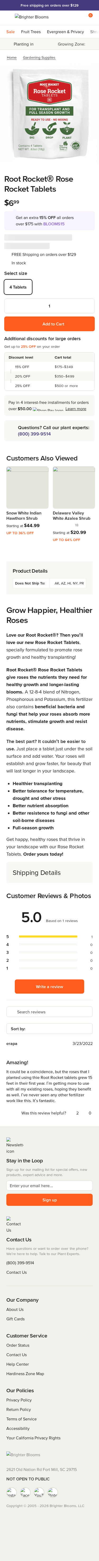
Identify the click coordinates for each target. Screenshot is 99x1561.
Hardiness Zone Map (25, 1373)
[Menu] (10, 18)
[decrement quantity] (10, 306)
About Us (14, 1309)
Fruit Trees (31, 31)
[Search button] (66, 18)
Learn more (75, 408)
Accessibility (18, 1428)
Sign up (50, 1199)
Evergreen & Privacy (65, 31)
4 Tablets (18, 287)
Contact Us (16, 1272)
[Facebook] (25, 1492)
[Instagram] (11, 1492)
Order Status (17, 1345)
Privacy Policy (19, 1400)
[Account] (77, 18)
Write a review (49, 986)
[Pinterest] (53, 1492)
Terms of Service (21, 1418)
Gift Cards (15, 1318)
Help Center (17, 1364)
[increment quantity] (88, 306)
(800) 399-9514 (34, 434)
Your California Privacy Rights (33, 1437)
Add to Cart (53, 323)
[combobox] (49, 1028)
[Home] (32, 18)
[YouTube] (39, 1492)
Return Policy (18, 1409)
